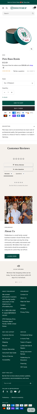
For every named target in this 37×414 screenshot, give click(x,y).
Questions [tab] (19, 173)
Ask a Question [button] (19, 169)
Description (6, 126)
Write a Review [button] (19, 165)
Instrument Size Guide (9, 353)
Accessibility (6, 360)
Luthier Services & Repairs (26, 347)
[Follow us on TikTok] (18, 392)
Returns (4, 345)
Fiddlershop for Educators (25, 359)
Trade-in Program (25, 342)
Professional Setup (26, 335)
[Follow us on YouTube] (14, 392)
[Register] (30, 383)
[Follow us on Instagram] (10, 392)
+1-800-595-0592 (10, 310)
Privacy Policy (24, 312)
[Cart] (34, 8)
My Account (6, 338)
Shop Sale (26, 2)
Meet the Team (25, 301)
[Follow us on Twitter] (6, 392)
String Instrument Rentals (25, 353)
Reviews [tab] (7, 173)
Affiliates (23, 308)
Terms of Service (7, 356)
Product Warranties (8, 349)
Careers (22, 305)
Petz (3, 55)
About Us (23, 298)
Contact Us (24, 294)
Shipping (5, 342)
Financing (23, 363)
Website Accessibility (17, 397)
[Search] (7, 8)
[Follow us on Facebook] (2, 392)
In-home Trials (24, 338)
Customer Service (8, 335)
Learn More (12, 256)
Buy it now (18, 108)
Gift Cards (23, 367)
